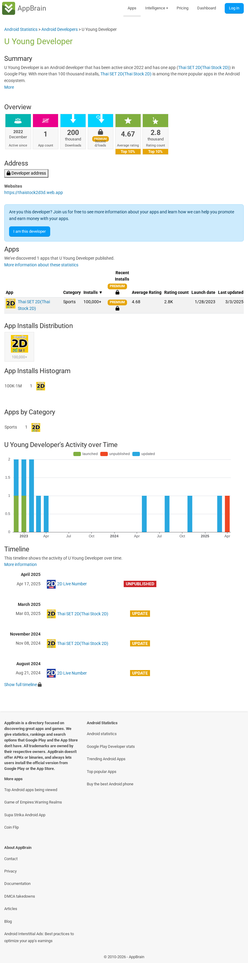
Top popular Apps (101, 771)
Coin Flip (11, 827)
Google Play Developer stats (111, 746)
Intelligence (156, 8)
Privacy (10, 871)
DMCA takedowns (19, 896)
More (9, 87)
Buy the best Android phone (110, 784)
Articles (10, 908)
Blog (8, 921)
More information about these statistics (41, 265)
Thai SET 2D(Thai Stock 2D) (203, 67)
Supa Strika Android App (24, 815)
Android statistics (102, 733)
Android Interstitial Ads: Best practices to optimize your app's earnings (39, 937)
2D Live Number (72, 584)
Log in (234, 8)
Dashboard (206, 8)
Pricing (182, 8)
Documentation (17, 883)
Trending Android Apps (106, 759)
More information (20, 564)
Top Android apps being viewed (30, 789)
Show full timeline (20, 684)
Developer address (28, 173)
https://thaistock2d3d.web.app (33, 192)
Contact (11, 858)
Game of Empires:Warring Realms (33, 802)
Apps (132, 8)
